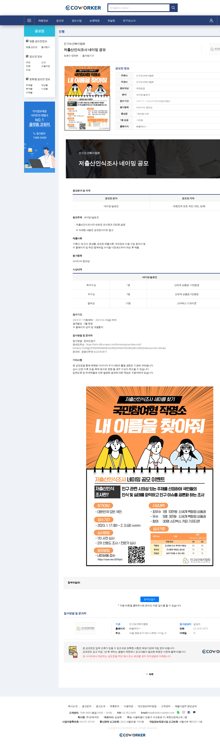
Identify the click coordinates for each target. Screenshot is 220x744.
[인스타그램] (183, 712)
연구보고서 (129, 20)
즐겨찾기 (45, 47)
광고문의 (86, 706)
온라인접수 (150, 599)
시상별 (44, 88)
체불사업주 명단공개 (186, 706)
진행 (28, 66)
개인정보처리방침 (147, 706)
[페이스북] (188, 712)
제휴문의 (114, 706)
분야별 (29, 88)
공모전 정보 (35, 56)
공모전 (60, 20)
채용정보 (43, 20)
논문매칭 (95, 20)
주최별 (29, 85)
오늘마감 (45, 66)
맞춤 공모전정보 (38, 41)
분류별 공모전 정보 (39, 79)
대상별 (44, 85)
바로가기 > (141, 126)
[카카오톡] (194, 712)
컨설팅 (111, 20)
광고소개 (100, 706)
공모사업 (77, 20)
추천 (28, 62)
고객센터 (165, 706)
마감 (28, 69)
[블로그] (178, 712)
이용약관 (128, 706)
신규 (43, 62)
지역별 (29, 92)
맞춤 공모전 (31, 47)
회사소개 (72, 706)
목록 (151, 674)
